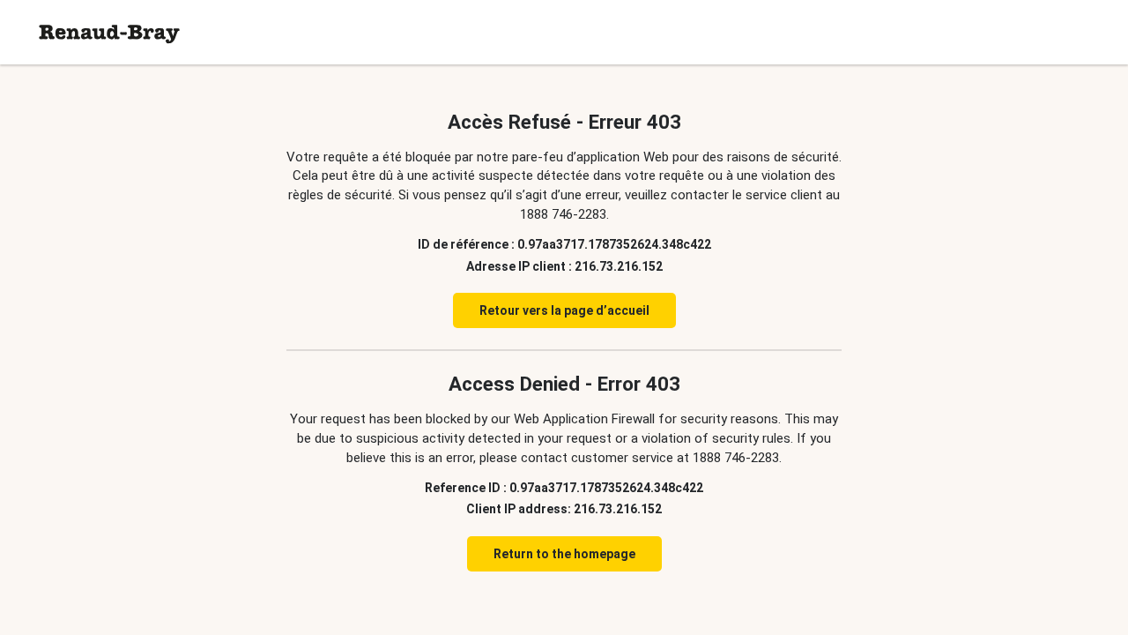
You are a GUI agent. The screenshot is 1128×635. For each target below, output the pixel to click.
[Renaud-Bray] (109, 32)
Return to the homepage (564, 554)
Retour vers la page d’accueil (564, 310)
